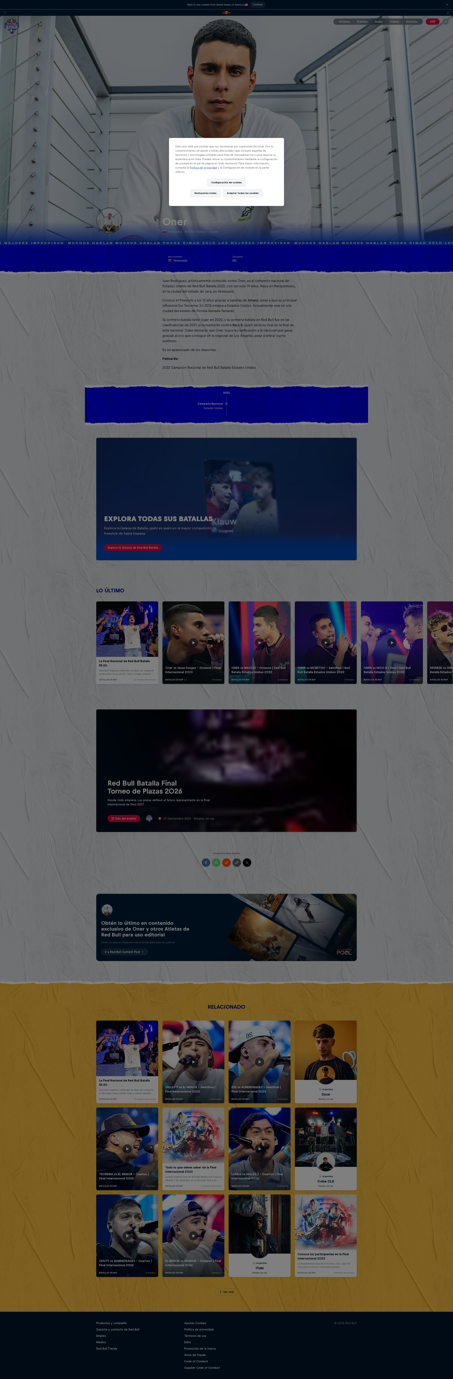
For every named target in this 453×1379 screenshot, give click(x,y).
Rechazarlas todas (205, 193)
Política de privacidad (203, 167)
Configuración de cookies (226, 182)
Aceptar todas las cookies (243, 193)
